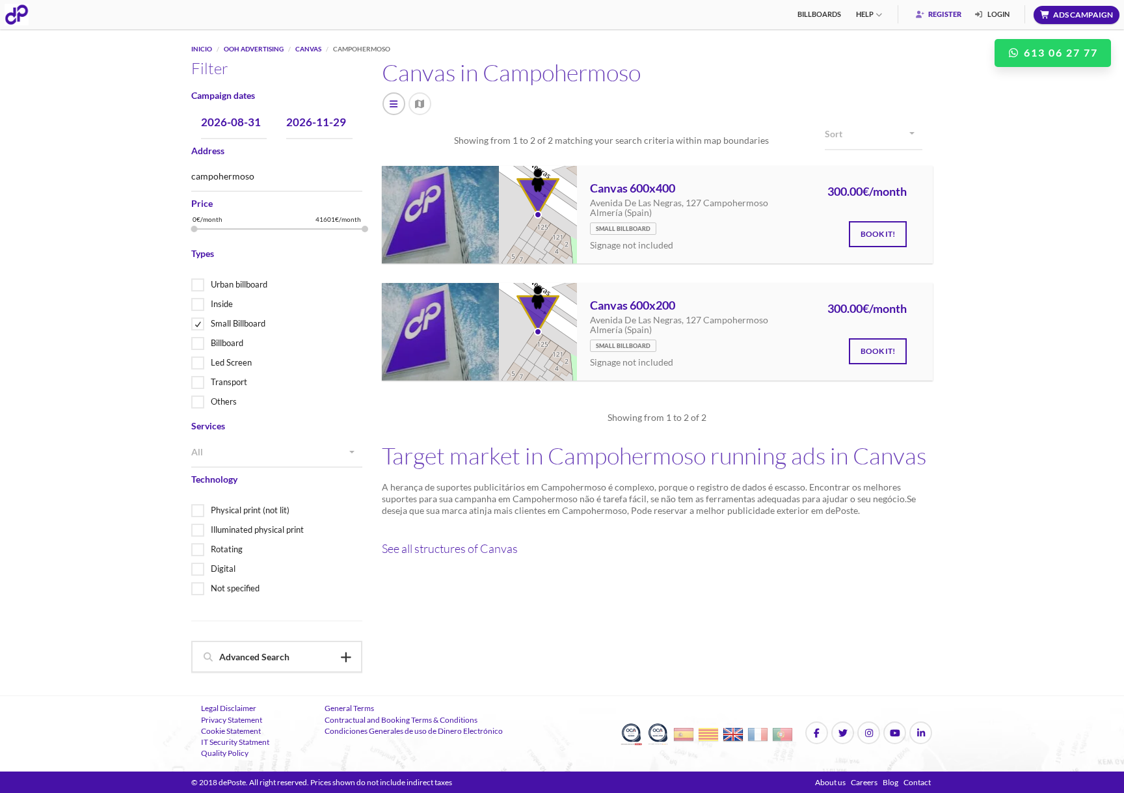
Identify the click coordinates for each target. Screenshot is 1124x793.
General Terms (349, 708)
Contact (917, 782)
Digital (223, 568)
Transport (229, 382)
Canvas (308, 49)
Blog (890, 782)
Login (998, 14)
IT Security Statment (235, 742)
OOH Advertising (254, 49)
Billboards (819, 14)
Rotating (227, 549)
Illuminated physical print (257, 529)
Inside (222, 304)
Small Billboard (238, 323)
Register (944, 14)
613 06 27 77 (1059, 52)
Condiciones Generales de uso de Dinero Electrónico (414, 731)
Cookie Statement (231, 731)
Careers (864, 782)
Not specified (235, 588)
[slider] (194, 229)
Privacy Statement (231, 720)
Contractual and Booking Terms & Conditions (401, 720)
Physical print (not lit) (250, 510)
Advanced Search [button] (254, 656)
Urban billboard (239, 284)
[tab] (277, 656)
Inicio (201, 49)
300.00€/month (867, 191)
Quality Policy (224, 753)
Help (865, 14)
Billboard (227, 343)
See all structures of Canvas (450, 548)
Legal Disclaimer (228, 708)
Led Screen (231, 362)
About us (830, 782)
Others (224, 401)
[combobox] (276, 453)
